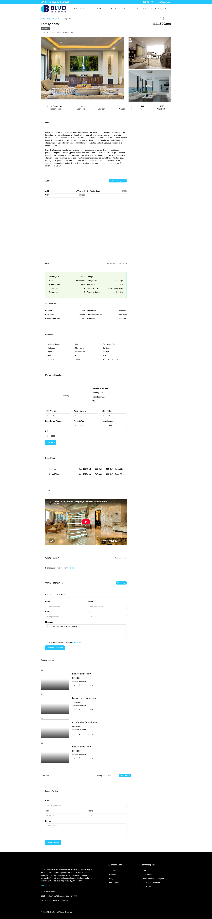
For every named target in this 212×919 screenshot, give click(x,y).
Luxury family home (81, 673)
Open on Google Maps (118, 181)
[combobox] (107, 616)
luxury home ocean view (84, 698)
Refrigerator (79, 355)
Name (47, 602)
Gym (49, 355)
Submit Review (53, 842)
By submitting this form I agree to (65, 642)
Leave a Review (125, 775)
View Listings (121, 583)
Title (47, 811)
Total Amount (50, 411)
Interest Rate (107, 411)
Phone (90, 602)
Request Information (55, 648)
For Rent (45, 28)
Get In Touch (147, 9)
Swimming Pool (109, 344)
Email (47, 612)
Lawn (77, 344)
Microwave (79, 348)
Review (48, 821)
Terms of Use (76, 642)
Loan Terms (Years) (53, 421)
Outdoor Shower (81, 352)
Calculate (51, 442)
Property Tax (79, 421)
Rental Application (161, 9)
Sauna (77, 359)
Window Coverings (110, 359)
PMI (46, 431)
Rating (90, 811)
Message (49, 622)
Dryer (49, 352)
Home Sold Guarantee (100, 9)
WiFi (105, 355)
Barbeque (51, 348)
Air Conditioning (53, 344)
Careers (112, 875)
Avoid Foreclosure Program (120, 9)
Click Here (71, 568)
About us (137, 9)
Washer (106, 352)
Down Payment (80, 411)
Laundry (50, 359)
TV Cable (106, 348)
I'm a (90, 612)
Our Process (84, 9)
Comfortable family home (84, 722)
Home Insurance (108, 421)
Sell (75, 9)
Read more (45, 885)
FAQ (111, 878)
